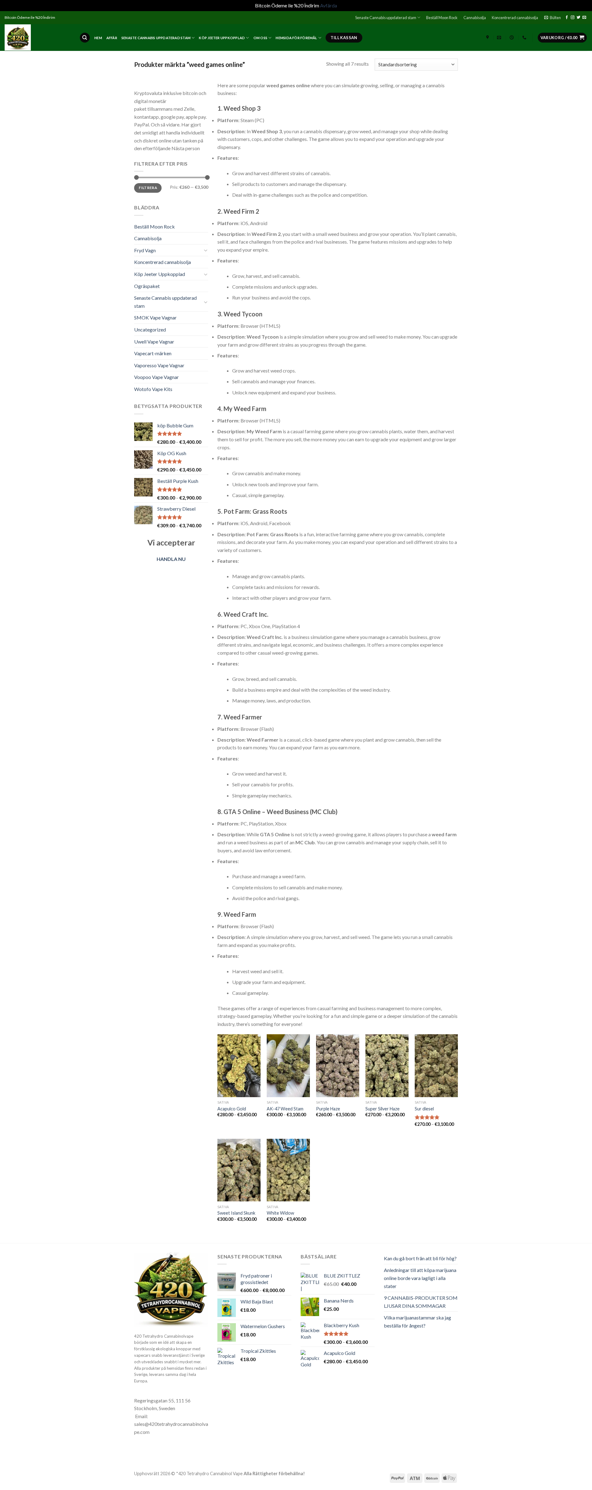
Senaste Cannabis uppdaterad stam (385, 17)
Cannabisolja (474, 17)
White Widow (280, 1213)
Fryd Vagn (145, 250)
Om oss (260, 38)
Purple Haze (328, 1108)
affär (111, 38)
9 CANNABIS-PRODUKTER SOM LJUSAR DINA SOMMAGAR (421, 1302)
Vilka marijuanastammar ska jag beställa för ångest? (417, 1321)
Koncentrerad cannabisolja (515, 17)
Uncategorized (150, 329)
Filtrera (148, 187)
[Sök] (85, 38)
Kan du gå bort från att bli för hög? (420, 1258)
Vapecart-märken (152, 353)
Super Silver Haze (382, 1108)
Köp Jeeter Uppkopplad (222, 38)
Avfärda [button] (328, 5)
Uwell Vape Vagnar (154, 341)
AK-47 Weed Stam (285, 1108)
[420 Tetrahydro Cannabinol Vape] (37, 37)
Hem (98, 38)
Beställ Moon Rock (442, 17)
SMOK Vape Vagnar (155, 317)
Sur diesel (424, 1108)
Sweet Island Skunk (236, 1213)
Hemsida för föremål (296, 38)
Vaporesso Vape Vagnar (159, 365)
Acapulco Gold (231, 1108)
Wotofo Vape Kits (153, 389)
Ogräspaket (147, 286)
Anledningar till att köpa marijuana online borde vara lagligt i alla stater (420, 1278)
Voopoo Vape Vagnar (156, 377)
